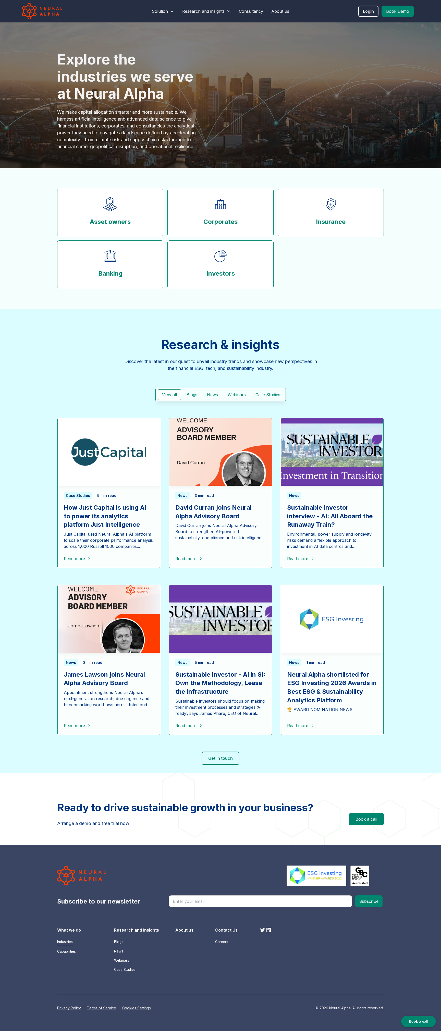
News (118, 951)
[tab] (169, 394)
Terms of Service (101, 1008)
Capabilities (66, 951)
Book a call (366, 819)
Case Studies (125, 970)
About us (280, 11)
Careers (221, 942)
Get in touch (220, 758)
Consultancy (251, 11)
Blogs (118, 942)
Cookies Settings (136, 1008)
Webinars (121, 960)
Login (368, 11)
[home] (54, 11)
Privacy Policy (69, 1008)
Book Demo (397, 11)
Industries (65, 942)
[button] (163, 11)
